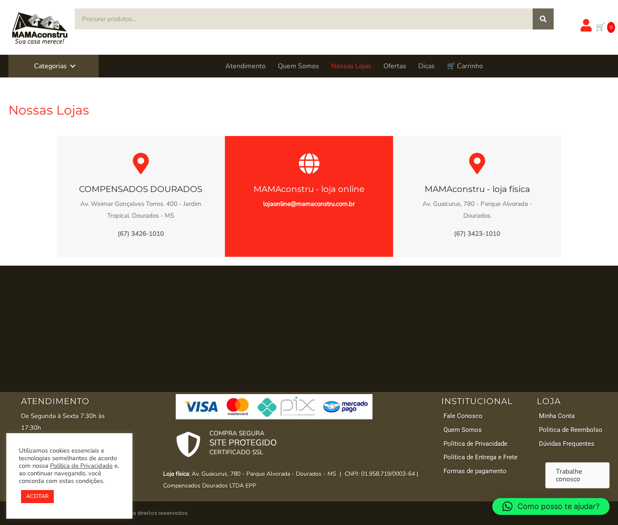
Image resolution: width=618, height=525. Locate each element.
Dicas (426, 66)
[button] (73, 66)
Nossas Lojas (351, 66)
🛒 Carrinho (465, 66)
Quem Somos (298, 66)
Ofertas (394, 66)
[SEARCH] (543, 18)
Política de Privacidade (81, 465)
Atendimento (245, 66)
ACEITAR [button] (37, 496)
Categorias (50, 66)
